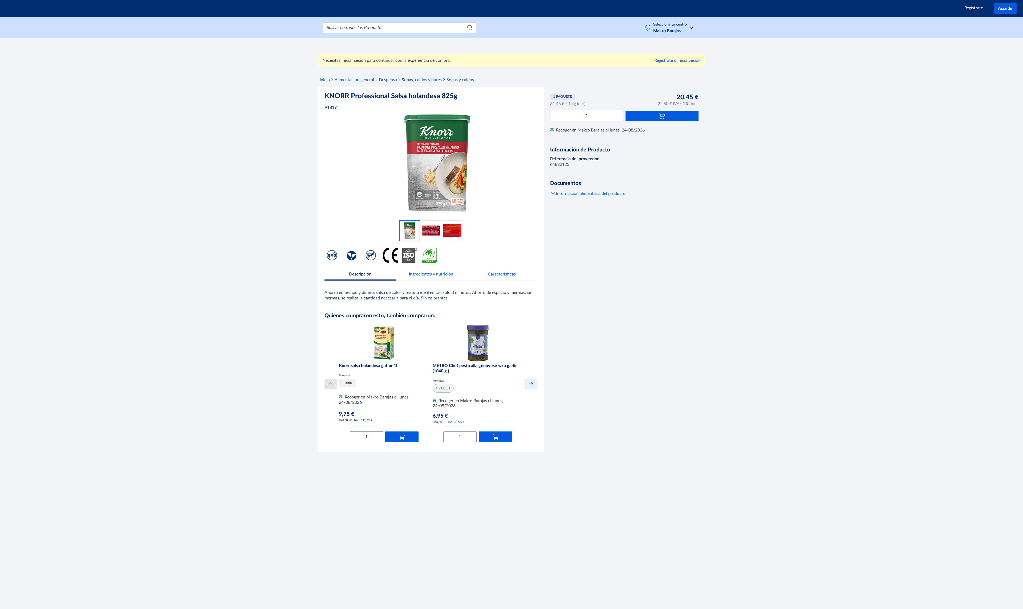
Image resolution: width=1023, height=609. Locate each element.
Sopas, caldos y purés (422, 80)
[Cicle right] (531, 384)
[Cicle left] (330, 384)
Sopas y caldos (460, 80)
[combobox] (399, 27)
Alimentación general (354, 80)
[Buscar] (470, 27)
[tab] (360, 275)
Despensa (388, 80)
